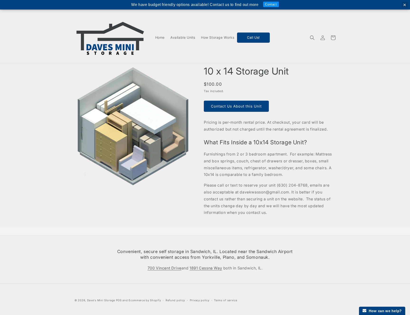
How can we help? (384, 311)
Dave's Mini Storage (101, 300)
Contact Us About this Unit (236, 106)
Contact (271, 4)
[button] (312, 38)
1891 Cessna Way (206, 268)
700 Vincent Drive (165, 268)
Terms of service (225, 300)
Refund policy (175, 300)
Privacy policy (200, 300)
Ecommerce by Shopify (145, 300)
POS (119, 300)
